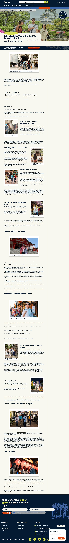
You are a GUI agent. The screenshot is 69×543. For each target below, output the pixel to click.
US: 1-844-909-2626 (43, 528)
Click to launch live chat (41, 534)
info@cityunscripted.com (42, 525)
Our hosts (3, 530)
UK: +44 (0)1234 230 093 (41, 531)
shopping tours (41, 112)
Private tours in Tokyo (17, 5)
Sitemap (21, 539)
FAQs (15, 539)
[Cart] (60, 2)
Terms (3, 539)
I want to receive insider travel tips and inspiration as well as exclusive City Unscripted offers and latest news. (29, 513)
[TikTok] (44, 539)
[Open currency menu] (64, 2)
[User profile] (62, 2)
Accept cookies (61, 538)
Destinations (6, 5)
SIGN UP (6, 512)
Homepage (6, 10)
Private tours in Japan (29, 5)
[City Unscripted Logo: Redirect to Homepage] (7, 2)
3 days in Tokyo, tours (20, 189)
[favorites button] (57, 2)
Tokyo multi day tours (24, 185)
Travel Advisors (20, 528)
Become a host (20, 525)
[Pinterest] (30, 539)
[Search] (46, 2)
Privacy (9, 539)
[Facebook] (34, 539)
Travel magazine (12, 10)
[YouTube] (39, 539)
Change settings (53, 538)
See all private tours (34, 47)
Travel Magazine (5, 528)
